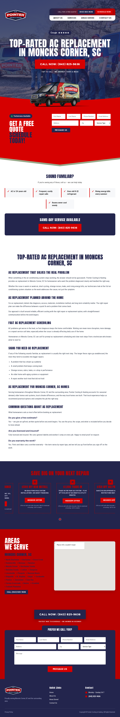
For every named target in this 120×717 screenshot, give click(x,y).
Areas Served (87, 18)
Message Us (61, 130)
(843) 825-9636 (86, 12)
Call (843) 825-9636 (16, 592)
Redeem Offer (35, 500)
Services (72, 18)
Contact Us (105, 18)
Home (51, 692)
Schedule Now (104, 12)
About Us (58, 18)
